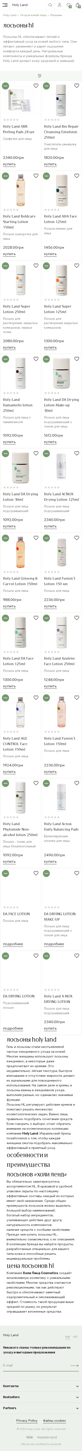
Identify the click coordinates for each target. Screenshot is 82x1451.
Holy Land (20, 5)
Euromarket (53, 1444)
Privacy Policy (27, 1420)
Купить (9, 164)
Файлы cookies (54, 1420)
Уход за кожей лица (33, 15)
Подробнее (13, 944)
